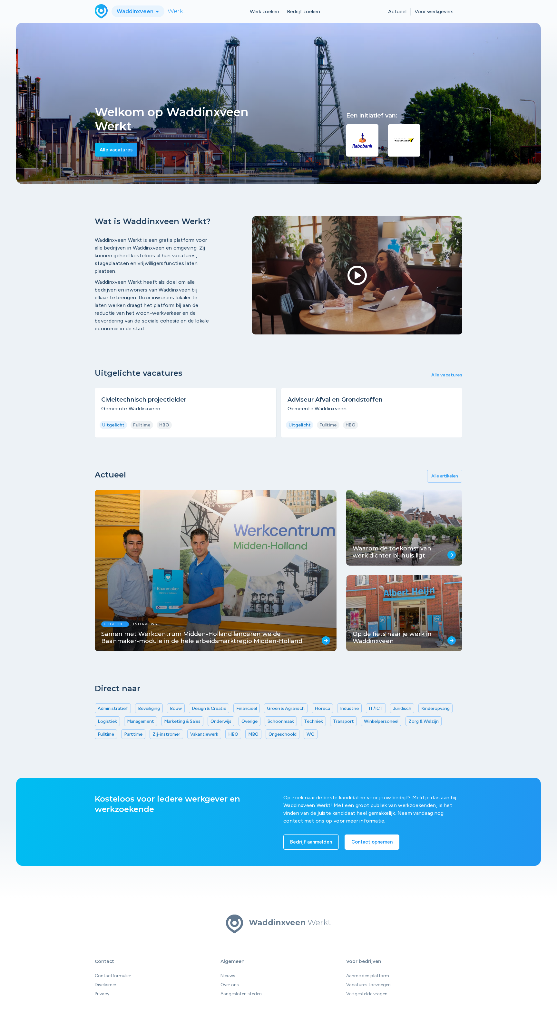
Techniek (313, 721)
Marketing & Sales (182, 721)
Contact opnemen (372, 842)
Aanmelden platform (367, 975)
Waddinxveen (136, 11)
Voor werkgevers (434, 11)
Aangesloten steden (241, 994)
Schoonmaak (281, 721)
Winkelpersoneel (381, 721)
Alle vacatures (116, 150)
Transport (343, 721)
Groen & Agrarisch (286, 708)
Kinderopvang (435, 708)
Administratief (113, 708)
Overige (249, 721)
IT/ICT (376, 708)
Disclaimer (105, 985)
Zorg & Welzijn (423, 721)
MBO (253, 734)
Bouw (176, 708)
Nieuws (227, 975)
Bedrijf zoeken (303, 11)
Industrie (349, 708)
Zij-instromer (166, 734)
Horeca (322, 708)
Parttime (133, 734)
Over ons (229, 985)
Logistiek (107, 721)
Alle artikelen (444, 476)
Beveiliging (149, 708)
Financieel (246, 708)
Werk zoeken (264, 11)
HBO (233, 734)
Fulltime (106, 734)
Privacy (102, 994)
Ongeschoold (283, 734)
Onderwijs (220, 721)
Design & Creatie (209, 708)
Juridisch (402, 708)
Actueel (397, 11)
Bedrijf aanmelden (311, 842)
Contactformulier (113, 975)
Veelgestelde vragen (366, 994)
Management (140, 721)
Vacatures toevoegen (368, 985)
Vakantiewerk (204, 734)
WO (311, 734)
